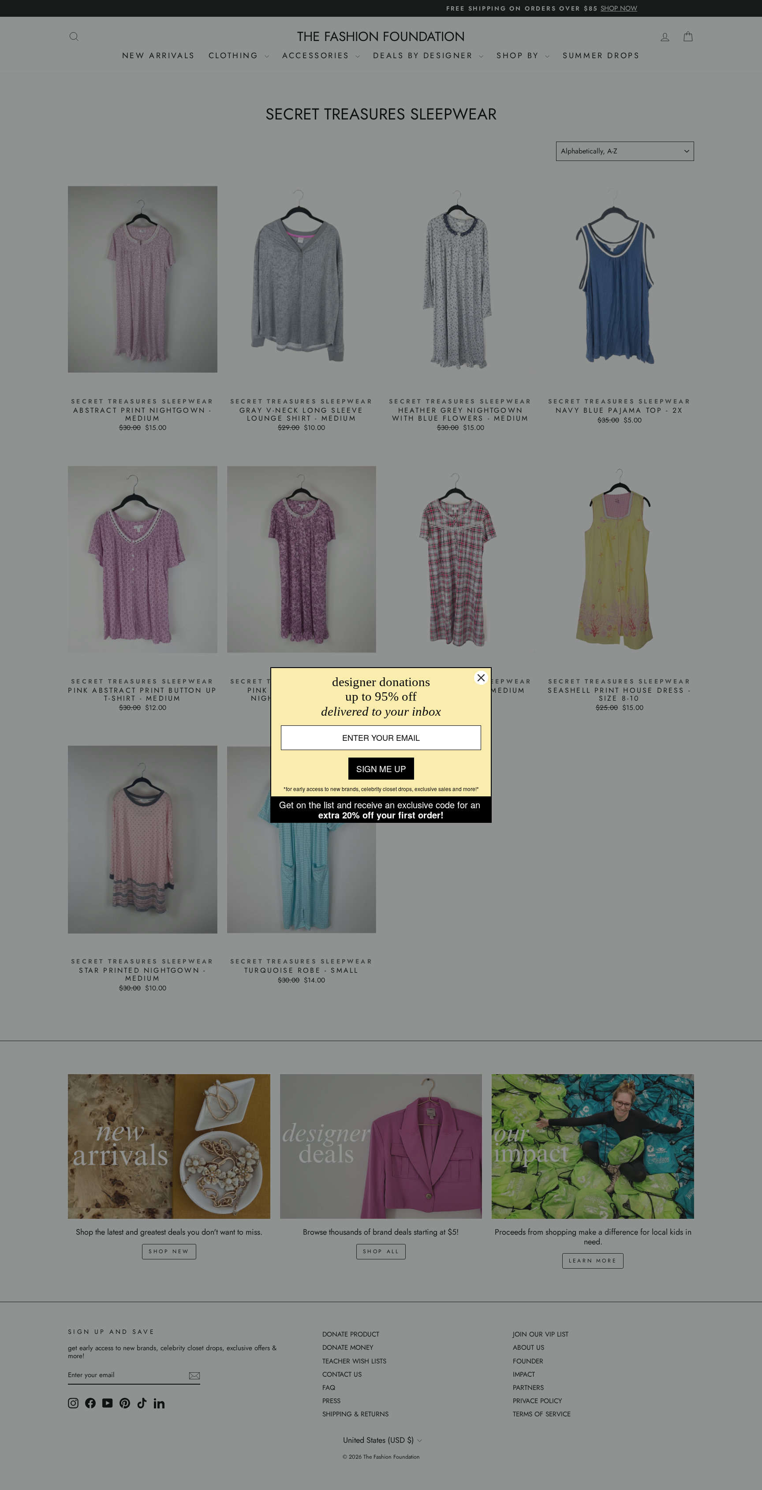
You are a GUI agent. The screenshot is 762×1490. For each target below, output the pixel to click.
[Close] (481, 677)
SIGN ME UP (381, 768)
